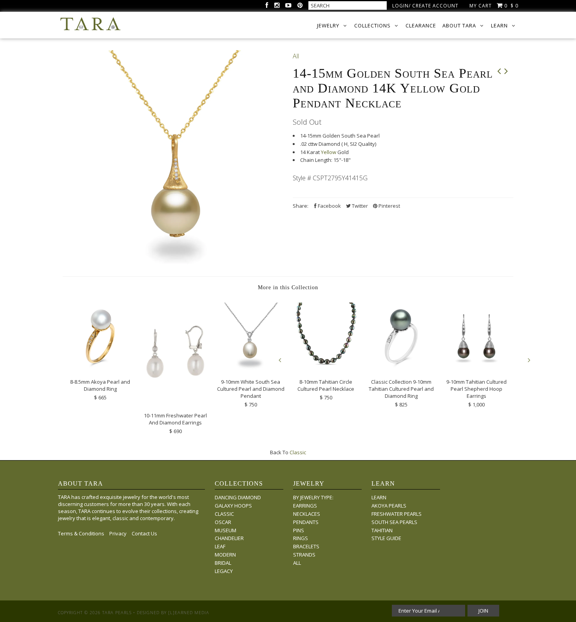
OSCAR (223, 522)
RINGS (300, 538)
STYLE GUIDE (386, 538)
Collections (372, 25)
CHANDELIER (229, 538)
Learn (499, 25)
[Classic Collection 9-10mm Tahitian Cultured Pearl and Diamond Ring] (401, 368)
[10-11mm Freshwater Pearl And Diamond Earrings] (175, 401)
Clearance (421, 25)
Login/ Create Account (425, 5)
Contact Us (144, 533)
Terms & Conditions (81, 533)
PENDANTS (306, 522)
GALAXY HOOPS (233, 505)
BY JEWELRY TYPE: (313, 497)
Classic (298, 452)
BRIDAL (223, 562)
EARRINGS (305, 505)
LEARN (378, 497)
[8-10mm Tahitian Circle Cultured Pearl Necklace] (326, 368)
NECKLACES (306, 513)
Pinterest (388, 205)
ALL (297, 562)
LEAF (220, 546)
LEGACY (224, 571)
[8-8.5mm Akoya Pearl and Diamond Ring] (100, 368)
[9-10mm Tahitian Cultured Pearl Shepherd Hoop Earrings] (476, 368)
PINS (298, 530)
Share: (300, 205)
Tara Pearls (117, 612)
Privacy (118, 533)
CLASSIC (224, 513)
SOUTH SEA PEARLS (394, 522)
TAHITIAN (382, 530)
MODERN (225, 554)
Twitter (359, 205)
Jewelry (328, 25)
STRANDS (304, 554)
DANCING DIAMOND (238, 497)
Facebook (329, 205)
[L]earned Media (188, 612)
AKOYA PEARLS (388, 505)
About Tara (459, 25)
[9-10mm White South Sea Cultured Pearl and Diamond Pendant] (250, 368)
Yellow (328, 152)
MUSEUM (225, 530)
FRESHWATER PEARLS (396, 513)
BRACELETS (306, 546)
